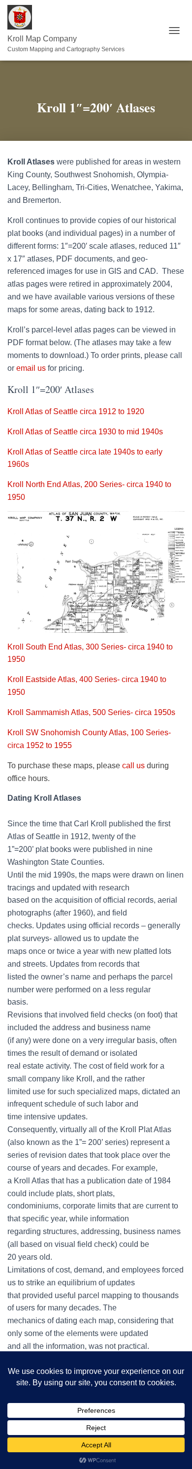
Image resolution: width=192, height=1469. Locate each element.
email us (32, 368)
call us (133, 765)
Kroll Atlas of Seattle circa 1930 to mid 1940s (85, 431)
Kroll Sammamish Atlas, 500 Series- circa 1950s (91, 712)
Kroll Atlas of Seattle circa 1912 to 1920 (75, 411)
